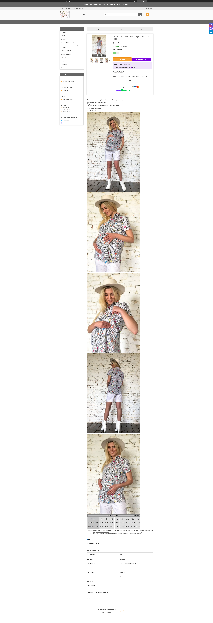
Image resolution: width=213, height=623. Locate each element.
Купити (122, 59)
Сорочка (89, 102)
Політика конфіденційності (119, 611)
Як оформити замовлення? (68, 42)
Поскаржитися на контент (107, 611)
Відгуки (63, 61)
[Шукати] (140, 14)
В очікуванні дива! (66, 50)
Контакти (91, 22)
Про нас (82, 22)
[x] (89, 539)
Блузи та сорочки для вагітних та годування (113, 29)
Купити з (139, 59)
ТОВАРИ (63, 32)
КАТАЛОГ (72, 22)
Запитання (64, 64)
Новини (63, 35)
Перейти (125, 4)
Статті (63, 39)
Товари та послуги (95, 29)
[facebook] (87, 539)
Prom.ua (114, 609)
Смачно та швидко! (66, 54)
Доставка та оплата (103, 22)
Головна (64, 22)
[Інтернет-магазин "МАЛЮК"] (65, 17)
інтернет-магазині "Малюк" (101, 532)
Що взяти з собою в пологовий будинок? (69, 46)
